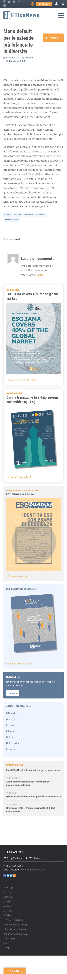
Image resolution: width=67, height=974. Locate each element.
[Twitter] (9, 2)
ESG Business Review (20, 494)
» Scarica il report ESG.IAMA (21, 380)
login (39, 275)
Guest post (11, 719)
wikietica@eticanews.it (32, 869)
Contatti (7, 901)
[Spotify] (4, 6)
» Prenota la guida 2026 (18, 663)
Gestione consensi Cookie (16, 933)
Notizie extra (12, 743)
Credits (7, 943)
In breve (10, 725)
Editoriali (10, 713)
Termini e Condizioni (13, 920)
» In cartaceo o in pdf (17, 576)
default (17, 214)
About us (7, 896)
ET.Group (8, 887)
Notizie (9, 737)
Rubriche (10, 749)
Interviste (11, 731)
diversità (28, 214)
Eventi (6, 947)
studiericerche (12, 219)
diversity (40, 214)
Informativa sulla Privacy (15, 924)
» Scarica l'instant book (19, 477)
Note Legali (9, 938)
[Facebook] (4, 2)
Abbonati (44, 4)
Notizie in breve (14, 765)
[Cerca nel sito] (63, 4)
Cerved (7, 214)
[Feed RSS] (19, 2)
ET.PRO (7, 915)
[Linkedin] (14, 2)
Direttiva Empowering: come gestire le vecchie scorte (33, 793)
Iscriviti (13, 693)
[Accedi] (56, 4)
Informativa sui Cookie (14, 929)
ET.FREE (7, 910)
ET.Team (8, 892)
